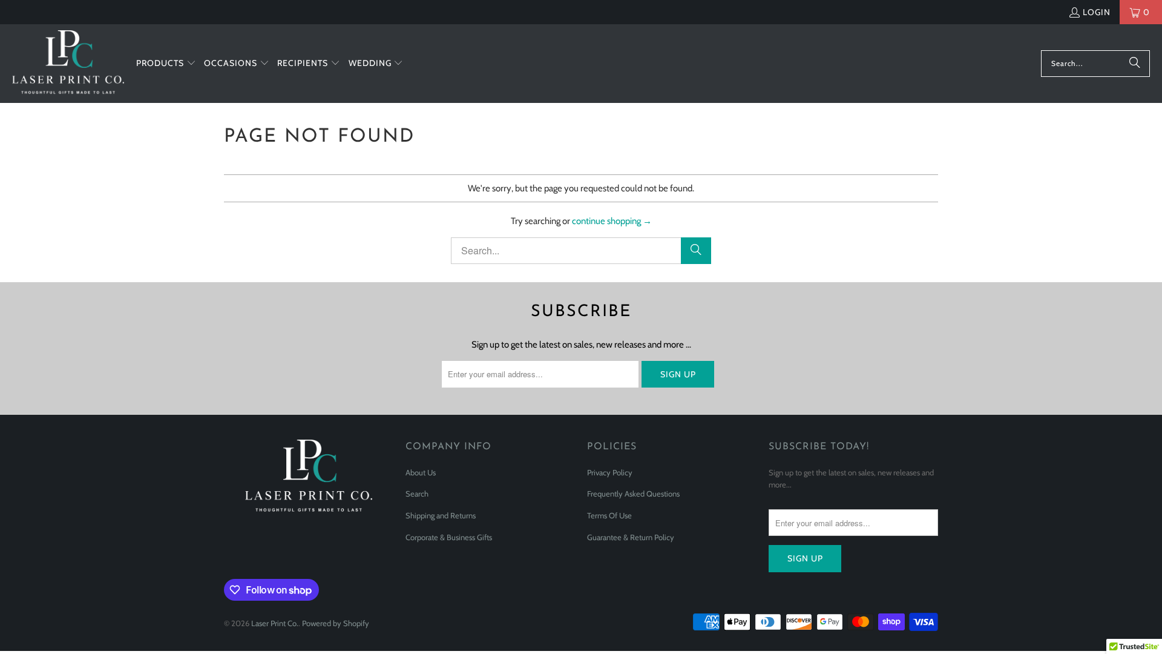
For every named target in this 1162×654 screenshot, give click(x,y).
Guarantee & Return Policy (630, 537)
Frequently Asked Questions (633, 493)
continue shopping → (612, 221)
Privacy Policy (609, 472)
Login (1097, 12)
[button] (166, 63)
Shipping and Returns (440, 515)
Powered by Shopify (335, 623)
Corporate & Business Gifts (448, 537)
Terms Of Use (609, 515)
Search (416, 493)
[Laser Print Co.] (68, 63)
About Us (420, 472)
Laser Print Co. (274, 623)
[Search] (1135, 63)
